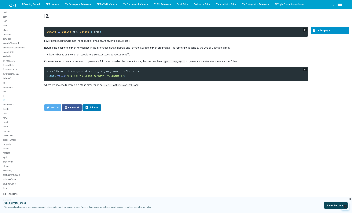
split (5, 157)
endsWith (7, 56)
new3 (5, 126)
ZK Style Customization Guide (289, 4)
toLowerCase (9, 179)
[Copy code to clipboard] (305, 30)
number (6, 131)
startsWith (8, 161)
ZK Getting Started (31, 4)
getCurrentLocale (11, 74)
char (5, 25)
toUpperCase (9, 183)
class (5, 30)
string (6, 166)
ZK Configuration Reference (255, 4)
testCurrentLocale (11, 175)
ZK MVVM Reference (107, 4)
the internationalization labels (109, 47)
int (4, 82)
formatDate (8, 65)
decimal (7, 34)
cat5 (5, 21)
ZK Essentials (52, 4)
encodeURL (8, 52)
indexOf (7, 78)
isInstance (8, 87)
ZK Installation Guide (226, 4)
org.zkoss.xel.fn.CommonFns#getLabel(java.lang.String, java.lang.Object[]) (89, 40)
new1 (5, 118)
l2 (4, 100)
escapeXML (9, 60)
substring (7, 170)
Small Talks (182, 4)
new (5, 113)
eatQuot (7, 39)
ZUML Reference (162, 4)
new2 (5, 122)
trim (5, 188)
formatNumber (10, 69)
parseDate (8, 135)
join (4, 91)
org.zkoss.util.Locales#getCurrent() (108, 54)
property (7, 144)
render (6, 148)
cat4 (5, 17)
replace (6, 153)
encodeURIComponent (14, 47)
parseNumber (9, 140)
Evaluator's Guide (202, 4)
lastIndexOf (8, 104)
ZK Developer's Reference (78, 4)
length (6, 109)
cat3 (5, 12)
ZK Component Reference (135, 4)
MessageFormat (220, 47)
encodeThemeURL (12, 43)
